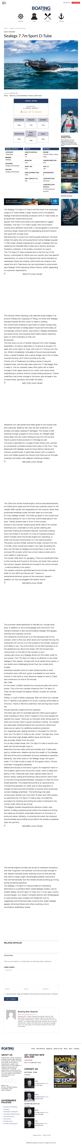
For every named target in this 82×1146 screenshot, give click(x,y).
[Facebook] (18, 1029)
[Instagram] (21, 1029)
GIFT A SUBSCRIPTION (32, 1062)
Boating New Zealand (28, 1012)
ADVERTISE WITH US (32, 1104)
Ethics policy (7, 1119)
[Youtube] (30, 1029)
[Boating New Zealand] (11, 1020)
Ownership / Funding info (11, 1111)
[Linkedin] (24, 1029)
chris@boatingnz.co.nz (41, 1096)
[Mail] (27, 1029)
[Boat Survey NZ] (69, 193)
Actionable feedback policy (12, 1114)
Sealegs (8, 159)
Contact (27, 1075)
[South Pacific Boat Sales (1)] (69, 162)
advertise (66, 2)
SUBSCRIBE (28, 1060)
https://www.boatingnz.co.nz (27, 1014)
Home (6, 28)
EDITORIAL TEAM (30, 1072)
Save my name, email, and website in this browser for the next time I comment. (32, 994)
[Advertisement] (31, 925)
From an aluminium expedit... (67, 218)
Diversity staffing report (11, 1123)
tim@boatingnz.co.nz (41, 1123)
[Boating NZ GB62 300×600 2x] (69, 132)
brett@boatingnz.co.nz (41, 1112)
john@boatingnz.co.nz (41, 1083)
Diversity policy (8, 1121)
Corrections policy (9, 1116)
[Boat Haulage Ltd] (69, 177)
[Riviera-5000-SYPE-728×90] (31, 206)
